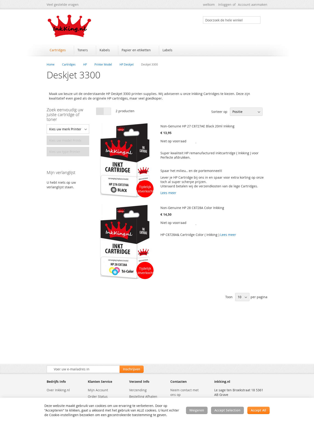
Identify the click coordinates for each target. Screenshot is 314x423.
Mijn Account (98, 390)
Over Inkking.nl (58, 390)
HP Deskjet (127, 64)
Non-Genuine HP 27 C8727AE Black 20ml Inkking (197, 126)
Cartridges (69, 64)
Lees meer (168, 193)
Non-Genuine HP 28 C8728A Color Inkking (192, 208)
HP (85, 64)
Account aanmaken (252, 4)
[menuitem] (60, 50)
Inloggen (224, 4)
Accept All (258, 410)
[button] (196, 141)
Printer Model (103, 64)
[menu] (157, 50)
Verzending (138, 390)
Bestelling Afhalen (143, 396)
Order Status (98, 396)
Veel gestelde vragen (63, 4)
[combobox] (231, 20)
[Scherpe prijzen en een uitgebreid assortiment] (70, 26)
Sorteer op (219, 111)
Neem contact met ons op (184, 392)
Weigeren (196, 410)
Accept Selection (227, 410)
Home (50, 64)
